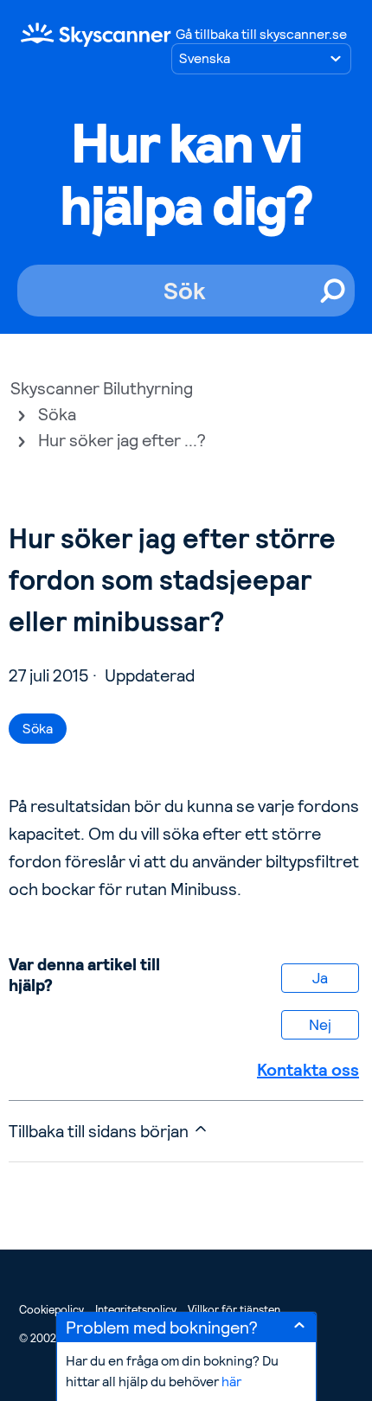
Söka (57, 414)
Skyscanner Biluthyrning (101, 388)
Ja (320, 978)
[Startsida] (96, 34)
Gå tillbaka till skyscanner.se (261, 34)
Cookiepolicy (51, 1309)
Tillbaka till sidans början (100, 1131)
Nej (320, 1024)
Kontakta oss (308, 1069)
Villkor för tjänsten (234, 1309)
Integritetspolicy (135, 1309)
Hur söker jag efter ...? (122, 440)
